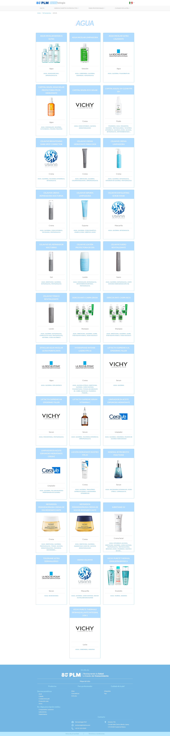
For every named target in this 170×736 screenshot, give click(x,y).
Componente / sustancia (46, 709)
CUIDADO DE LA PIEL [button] (122, 8)
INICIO (42, 8)
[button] (131, 3)
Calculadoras (75, 693)
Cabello (41, 696)
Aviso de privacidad (72, 734)
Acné (40, 694)
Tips (105, 693)
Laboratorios (43, 712)
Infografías (107, 691)
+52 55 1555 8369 (80, 728)
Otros (40, 703)
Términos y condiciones (97, 734)
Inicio (39, 13)
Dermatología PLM (81, 722)
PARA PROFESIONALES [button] (96, 8)
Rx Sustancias (47, 13)
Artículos (74, 696)
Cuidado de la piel (44, 698)
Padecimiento (43, 714)
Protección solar (44, 701)
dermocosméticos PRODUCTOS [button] (66, 8)
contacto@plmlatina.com (82, 725)
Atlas (73, 691)
